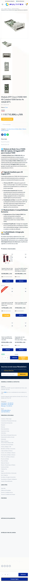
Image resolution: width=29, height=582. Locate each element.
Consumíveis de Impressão (6, 422)
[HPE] (3, 354)
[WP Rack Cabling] (3, 320)
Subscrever (23, 374)
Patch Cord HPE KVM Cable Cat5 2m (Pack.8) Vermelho (6, 338)
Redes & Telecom (7, 8)
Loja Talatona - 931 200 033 (7, 403)
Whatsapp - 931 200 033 (6, 406)
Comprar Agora (15, 579)
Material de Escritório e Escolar (7, 437)
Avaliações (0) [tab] (5, 144)
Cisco (6, 107)
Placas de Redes (4, 460)
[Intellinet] (16, 285)
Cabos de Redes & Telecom (6, 450)
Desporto (3, 424)
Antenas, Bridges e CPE (6, 446)
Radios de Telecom (5, 463)
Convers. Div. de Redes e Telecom (8, 452)
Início (2, 8)
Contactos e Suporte (10, 1)
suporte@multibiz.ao (5, 411)
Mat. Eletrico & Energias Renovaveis (9, 435)
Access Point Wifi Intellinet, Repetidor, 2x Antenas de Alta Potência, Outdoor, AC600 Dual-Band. (21, 270)
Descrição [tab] (4, 139)
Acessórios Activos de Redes (12, 129)
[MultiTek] (14, 4)
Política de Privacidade (6, 490)
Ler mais (7, 315)
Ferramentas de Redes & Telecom (8, 454)
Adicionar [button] (8, 281)
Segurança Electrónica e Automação (8, 473)
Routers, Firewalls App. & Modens (8, 465)
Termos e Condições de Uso (7, 492)
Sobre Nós (3, 488)
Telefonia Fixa (4, 469)
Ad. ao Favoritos (7, 124)
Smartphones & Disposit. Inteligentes (9, 479)
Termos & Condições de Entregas (8, 494)
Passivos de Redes (5, 458)
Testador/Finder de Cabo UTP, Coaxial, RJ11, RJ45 (7, 269)
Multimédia (3, 439)
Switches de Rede (15, 8)
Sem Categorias (4, 475)
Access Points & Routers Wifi (7, 442)
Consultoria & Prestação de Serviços (8, 420)
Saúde (2, 471)
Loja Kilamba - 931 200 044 (7, 404)
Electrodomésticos (5, 429)
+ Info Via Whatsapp (7, 119)
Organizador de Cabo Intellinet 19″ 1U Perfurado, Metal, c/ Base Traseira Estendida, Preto (20, 339)
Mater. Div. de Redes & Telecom (7, 456)
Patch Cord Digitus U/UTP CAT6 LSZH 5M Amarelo (21, 303)
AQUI (5, 392)
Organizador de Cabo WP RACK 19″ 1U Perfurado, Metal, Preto (7, 304)
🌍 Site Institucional (20, 1)
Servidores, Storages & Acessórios (8, 477)
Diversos (3, 427)
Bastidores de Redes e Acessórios (8, 448)
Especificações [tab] (5, 142)
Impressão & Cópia (5, 431)
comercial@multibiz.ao (6, 410)
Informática (3, 433)
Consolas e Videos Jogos (6, 418)
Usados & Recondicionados (6, 481)
